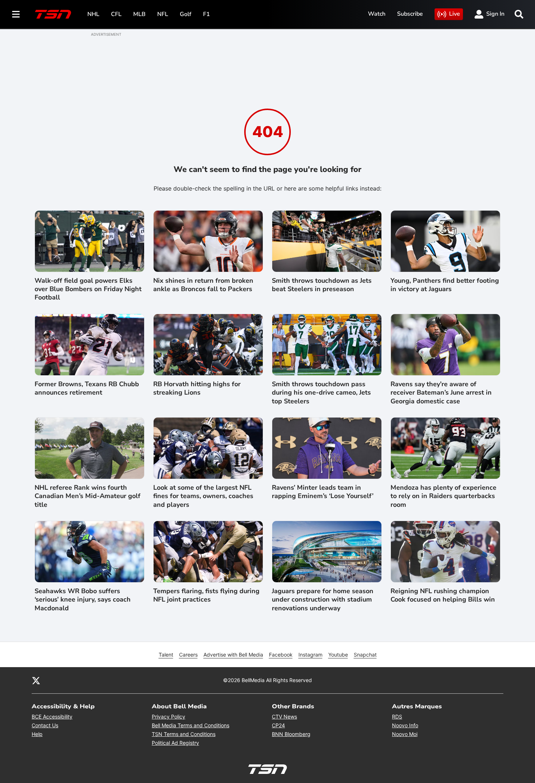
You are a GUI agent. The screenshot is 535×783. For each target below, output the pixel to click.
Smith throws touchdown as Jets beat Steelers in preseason (322, 285)
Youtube (338, 654)
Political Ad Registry (175, 743)
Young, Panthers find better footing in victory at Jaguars (445, 285)
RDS (397, 716)
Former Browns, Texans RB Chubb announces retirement (87, 388)
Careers (188, 654)
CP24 (278, 725)
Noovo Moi (404, 734)
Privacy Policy (168, 716)
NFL (162, 14)
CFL (116, 14)
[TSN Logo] (53, 14)
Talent (166, 654)
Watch (376, 14)
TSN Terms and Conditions (183, 734)
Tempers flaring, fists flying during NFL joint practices (206, 595)
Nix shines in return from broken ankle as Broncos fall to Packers (203, 285)
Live (454, 14)
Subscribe (410, 14)
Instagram (310, 654)
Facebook (281, 654)
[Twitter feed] (36, 680)
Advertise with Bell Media (233, 654)
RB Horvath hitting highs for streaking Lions (197, 388)
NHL (93, 14)
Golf (185, 14)
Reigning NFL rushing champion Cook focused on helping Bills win (443, 595)
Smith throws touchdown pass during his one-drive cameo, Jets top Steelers (321, 393)
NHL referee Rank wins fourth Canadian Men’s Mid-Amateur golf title (87, 496)
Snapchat (365, 654)
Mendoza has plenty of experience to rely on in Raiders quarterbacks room (443, 496)
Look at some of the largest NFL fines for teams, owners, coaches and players (203, 496)
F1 (206, 14)
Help (37, 734)
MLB (139, 14)
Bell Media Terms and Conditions (190, 725)
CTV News (284, 716)
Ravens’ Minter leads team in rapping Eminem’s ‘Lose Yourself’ (322, 491)
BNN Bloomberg (291, 734)
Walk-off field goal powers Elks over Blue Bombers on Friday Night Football (88, 289)
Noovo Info (405, 725)
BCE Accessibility (52, 716)
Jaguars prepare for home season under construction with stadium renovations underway (322, 599)
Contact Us (45, 725)
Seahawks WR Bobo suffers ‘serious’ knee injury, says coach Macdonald (83, 599)
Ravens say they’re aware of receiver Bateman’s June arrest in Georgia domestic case (441, 393)
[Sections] (16, 14)
